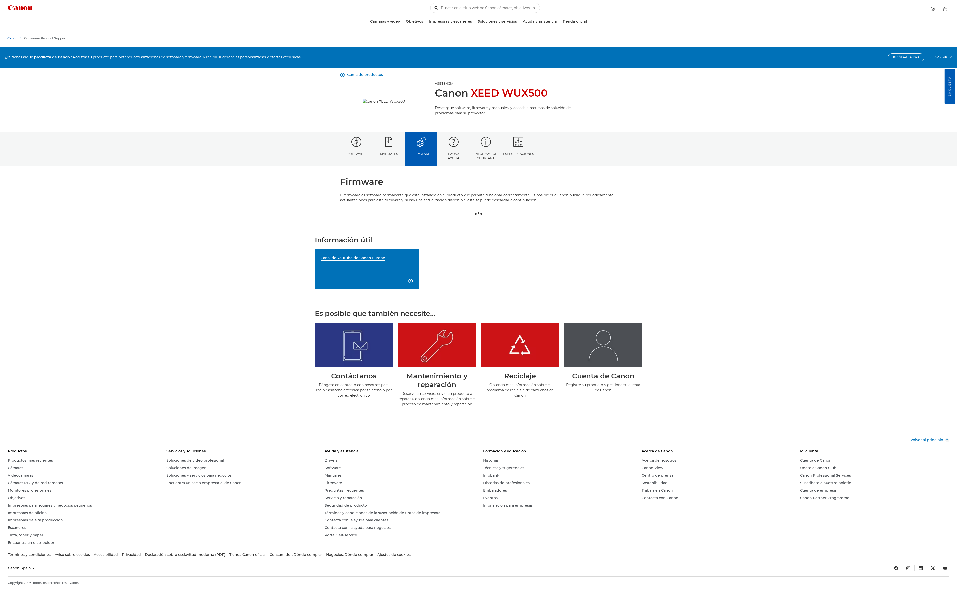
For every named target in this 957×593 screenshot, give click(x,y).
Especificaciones (518, 154)
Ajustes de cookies (394, 554)
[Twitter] (933, 568)
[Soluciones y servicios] (519, 21)
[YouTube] (945, 568)
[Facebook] (896, 568)
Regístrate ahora (906, 57)
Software (356, 154)
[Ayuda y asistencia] (559, 21)
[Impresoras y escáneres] (474, 21)
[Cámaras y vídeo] (402, 21)
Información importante (486, 156)
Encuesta (949, 86)
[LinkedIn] (921, 568)
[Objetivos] (425, 21)
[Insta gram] (908, 568)
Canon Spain (20, 568)
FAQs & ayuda (453, 156)
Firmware (421, 154)
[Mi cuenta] (933, 9)
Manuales (389, 154)
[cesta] (945, 9)
